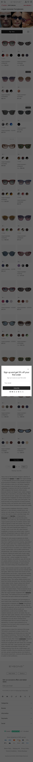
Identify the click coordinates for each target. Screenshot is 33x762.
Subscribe (16, 388)
